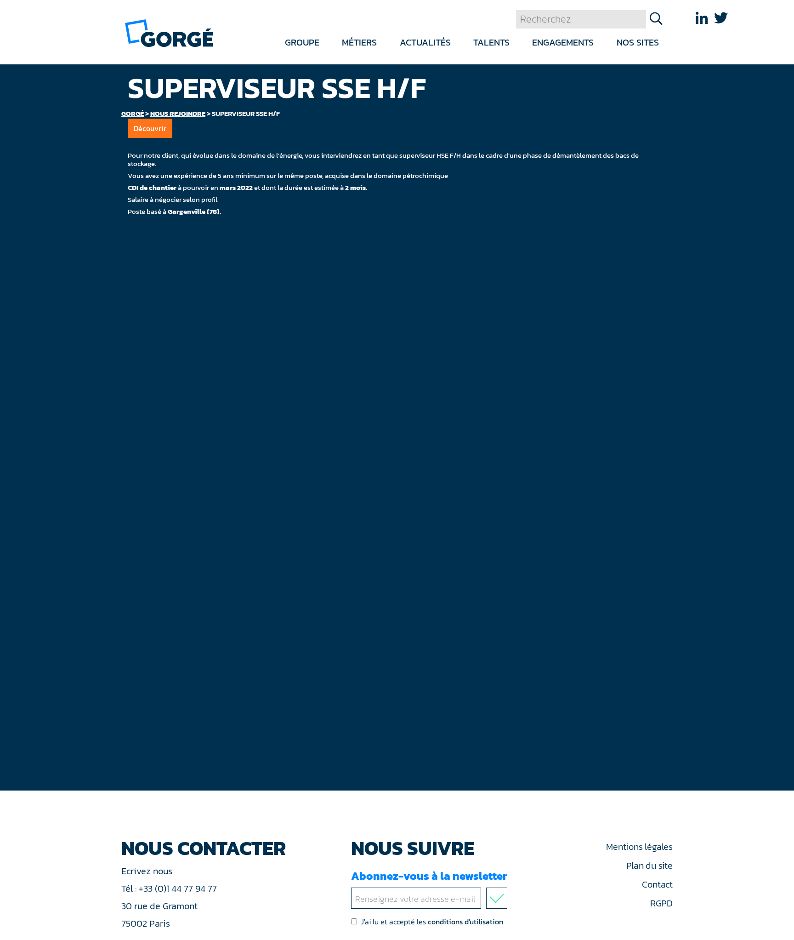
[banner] (169, 32)
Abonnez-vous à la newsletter (429, 876)
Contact (657, 884)
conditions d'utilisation (465, 921)
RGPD (661, 903)
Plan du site (649, 865)
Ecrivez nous (148, 871)
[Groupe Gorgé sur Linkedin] (702, 18)
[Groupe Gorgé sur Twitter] (721, 18)
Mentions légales (639, 847)
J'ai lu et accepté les (432, 921)
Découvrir (150, 128)
